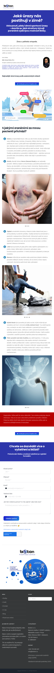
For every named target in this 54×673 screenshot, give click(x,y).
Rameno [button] (38, 101)
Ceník (4, 602)
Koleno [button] (23, 111)
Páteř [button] (26, 101)
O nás (5, 610)
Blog (4, 614)
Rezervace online (8, 617)
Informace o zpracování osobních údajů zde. (17, 529)
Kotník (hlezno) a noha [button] (40, 116)
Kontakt (5, 606)
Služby (5, 598)
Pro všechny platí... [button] (11, 118)
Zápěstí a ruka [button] (24, 93)
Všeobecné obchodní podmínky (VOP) (39, 661)
